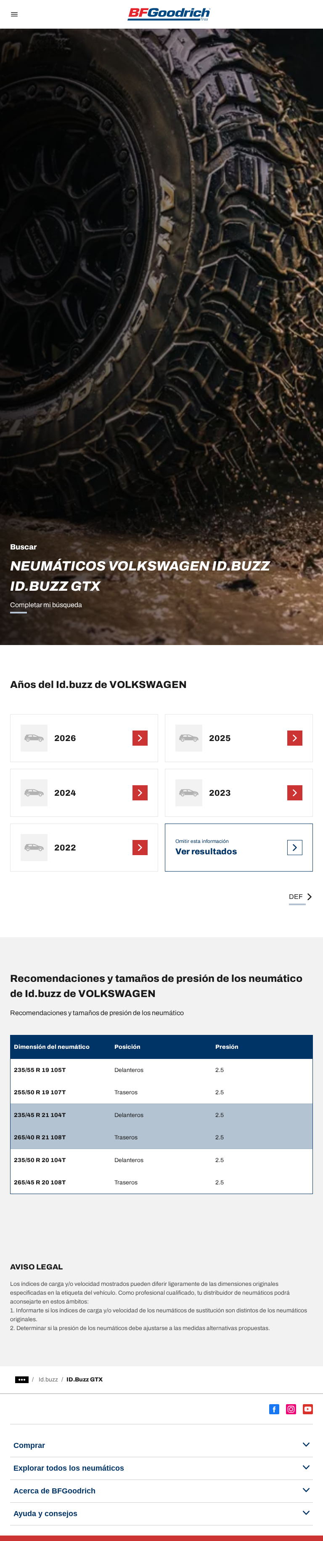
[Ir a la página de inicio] (169, 14)
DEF (296, 896)
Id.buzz (48, 1379)
